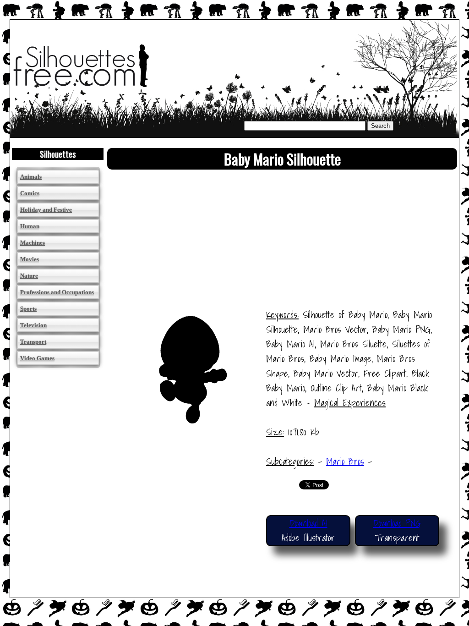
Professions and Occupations (57, 292)
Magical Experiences (350, 402)
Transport (33, 341)
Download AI (308, 523)
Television (33, 325)
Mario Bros (345, 461)
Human (29, 226)
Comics (29, 193)
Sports (28, 308)
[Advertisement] (282, 243)
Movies (29, 259)
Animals (31, 176)
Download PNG (397, 523)
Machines (32, 242)
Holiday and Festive (46, 209)
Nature (29, 275)
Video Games (37, 358)
